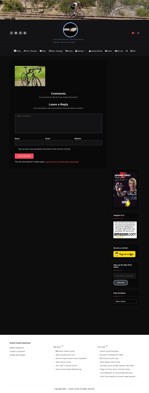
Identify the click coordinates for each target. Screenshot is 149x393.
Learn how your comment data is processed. (62, 162)
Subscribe (120, 283)
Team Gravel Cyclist (63, 362)
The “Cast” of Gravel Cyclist (66, 366)
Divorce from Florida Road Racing (68, 369)
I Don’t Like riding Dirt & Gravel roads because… (118, 376)
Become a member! (120, 248)
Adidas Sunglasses (17, 348)
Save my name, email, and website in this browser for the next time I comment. (44, 149)
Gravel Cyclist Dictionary (109, 351)
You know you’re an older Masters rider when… (118, 366)
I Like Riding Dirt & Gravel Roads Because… (117, 373)
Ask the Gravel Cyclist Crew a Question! (71, 358)
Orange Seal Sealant (17, 355)
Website (77, 139)
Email (48, 139)
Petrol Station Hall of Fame (110, 362)
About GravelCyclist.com (65, 355)
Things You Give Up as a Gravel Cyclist (115, 369)
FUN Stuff (101, 347)
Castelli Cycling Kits (17, 351)
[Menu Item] (11, 33)
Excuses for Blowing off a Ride (111, 355)
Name (18, 139)
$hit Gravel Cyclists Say (109, 358)
